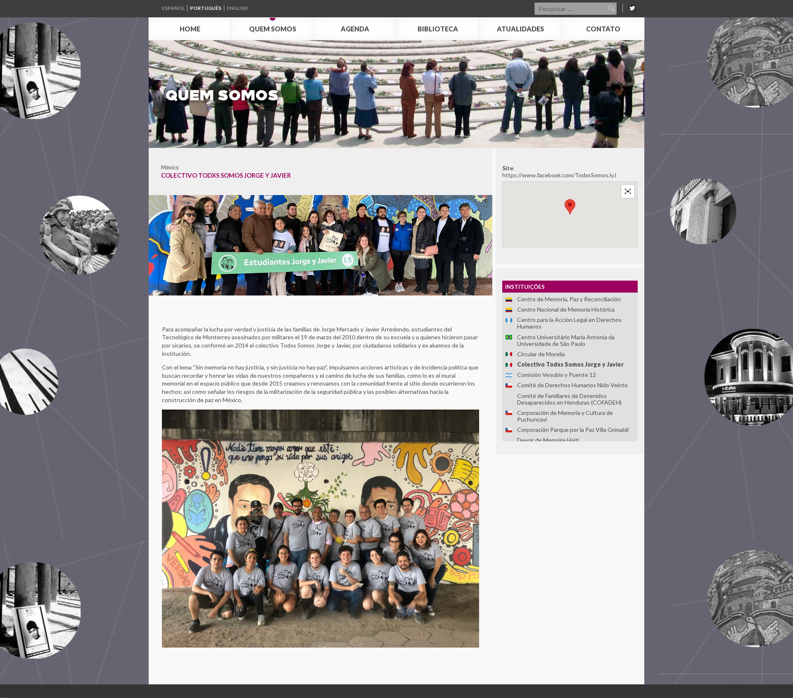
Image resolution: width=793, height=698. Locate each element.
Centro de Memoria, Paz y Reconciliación (569, 299)
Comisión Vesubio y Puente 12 (556, 374)
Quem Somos (272, 29)
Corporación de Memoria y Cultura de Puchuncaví (565, 416)
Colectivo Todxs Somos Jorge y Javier (570, 364)
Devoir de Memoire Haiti (548, 439)
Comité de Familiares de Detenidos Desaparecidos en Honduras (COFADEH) (569, 399)
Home (190, 29)
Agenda (355, 29)
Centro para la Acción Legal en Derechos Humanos (569, 323)
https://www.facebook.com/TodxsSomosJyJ (559, 175)
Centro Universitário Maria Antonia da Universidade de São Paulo (566, 340)
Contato (603, 29)
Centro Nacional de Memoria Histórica (566, 309)
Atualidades (520, 29)
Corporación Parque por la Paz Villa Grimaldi (573, 429)
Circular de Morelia (541, 353)
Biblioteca (438, 29)
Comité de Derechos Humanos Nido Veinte (572, 384)
